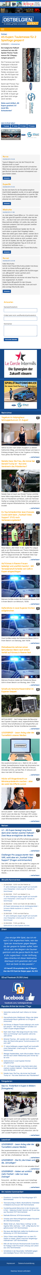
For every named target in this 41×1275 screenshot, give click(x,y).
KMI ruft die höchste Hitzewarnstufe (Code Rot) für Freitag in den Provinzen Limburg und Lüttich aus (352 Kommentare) (21, 1246)
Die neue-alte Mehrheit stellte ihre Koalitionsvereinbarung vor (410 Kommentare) (21, 1232)
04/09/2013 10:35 (9, 187)
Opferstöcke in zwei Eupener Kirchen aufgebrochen (17, 1062)
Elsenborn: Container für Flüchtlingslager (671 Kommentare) (20, 1198)
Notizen (4, 34)
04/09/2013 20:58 (9, 261)
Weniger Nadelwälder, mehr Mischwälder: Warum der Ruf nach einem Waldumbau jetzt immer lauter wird (22, 1055)
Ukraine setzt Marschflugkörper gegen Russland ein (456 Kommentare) (21, 1220)
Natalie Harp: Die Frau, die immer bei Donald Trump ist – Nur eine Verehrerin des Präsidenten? (21, 1074)
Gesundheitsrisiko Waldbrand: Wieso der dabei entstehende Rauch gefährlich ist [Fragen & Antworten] (21, 1019)
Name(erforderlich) (10, 307)
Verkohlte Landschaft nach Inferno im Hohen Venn (20, 1013)
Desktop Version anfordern (20, 1271)
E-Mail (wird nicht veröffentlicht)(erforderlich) (20, 315)
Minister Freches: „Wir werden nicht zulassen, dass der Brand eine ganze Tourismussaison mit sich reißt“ (21, 1041)
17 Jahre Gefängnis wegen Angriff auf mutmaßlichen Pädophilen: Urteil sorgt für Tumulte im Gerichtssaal (21, 889)
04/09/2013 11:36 (9, 212)
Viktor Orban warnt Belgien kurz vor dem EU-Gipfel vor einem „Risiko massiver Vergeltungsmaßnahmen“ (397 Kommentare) (21, 1238)
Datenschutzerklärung (26, 1263)
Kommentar (8, 324)
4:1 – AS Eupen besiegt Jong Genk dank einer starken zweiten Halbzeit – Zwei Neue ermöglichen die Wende (21, 1068)
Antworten (7, 178)
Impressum (11, 1263)
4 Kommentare (15, 44)
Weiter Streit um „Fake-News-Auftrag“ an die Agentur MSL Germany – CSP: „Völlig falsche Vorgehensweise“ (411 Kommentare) (21, 1226)
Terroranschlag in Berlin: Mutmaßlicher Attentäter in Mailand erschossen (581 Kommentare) (21, 1204)
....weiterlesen (34, 457)
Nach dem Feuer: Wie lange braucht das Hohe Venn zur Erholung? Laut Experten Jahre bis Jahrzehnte (20, 1034)
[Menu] (2, 29)
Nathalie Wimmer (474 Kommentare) (17, 1215)
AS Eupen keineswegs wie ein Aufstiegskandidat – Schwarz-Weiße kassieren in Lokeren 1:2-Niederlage (21, 908)
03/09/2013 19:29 (9, 159)
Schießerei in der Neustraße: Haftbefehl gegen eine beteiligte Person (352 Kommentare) (21, 1252)
